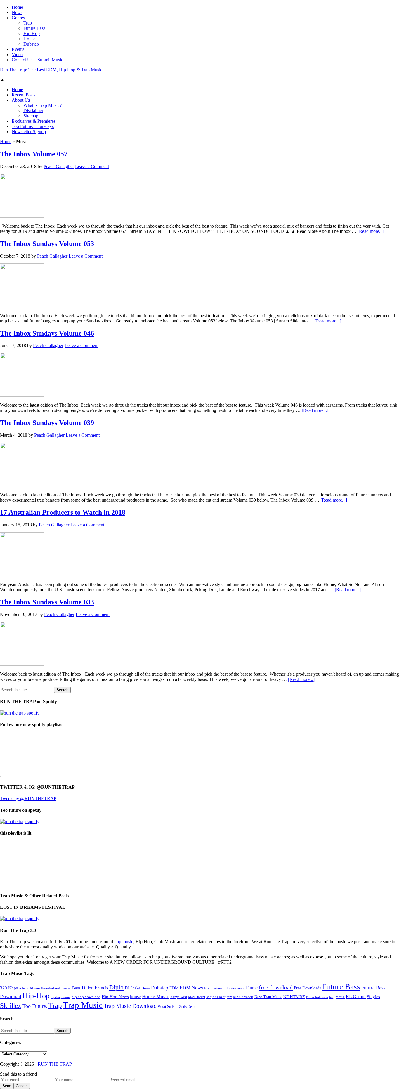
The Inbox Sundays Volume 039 (47, 422)
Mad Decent (196, 997)
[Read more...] (371, 231)
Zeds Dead (187, 1006)
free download (276, 987)
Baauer (66, 988)
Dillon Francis (95, 987)
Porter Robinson (317, 997)
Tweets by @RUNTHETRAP (28, 798)
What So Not (168, 1007)
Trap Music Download (130, 1006)
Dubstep (159, 988)
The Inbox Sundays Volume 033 (47, 602)
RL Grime (356, 996)
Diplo (116, 987)
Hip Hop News (115, 996)
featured (217, 988)
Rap (331, 997)
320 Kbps (9, 987)
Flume (252, 987)
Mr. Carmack (243, 997)
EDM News (191, 988)
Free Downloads (307, 988)
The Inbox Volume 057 (33, 154)
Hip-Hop (36, 995)
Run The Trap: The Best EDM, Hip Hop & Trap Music (51, 69)
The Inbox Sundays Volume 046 (47, 333)
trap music (123, 941)
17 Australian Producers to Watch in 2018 (62, 512)
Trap (55, 1005)
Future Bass (341, 986)
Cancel (21, 1086)
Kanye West (178, 997)
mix (229, 997)
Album (23, 988)
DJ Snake (132, 988)
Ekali (207, 988)
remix (340, 997)
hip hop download (86, 997)
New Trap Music (268, 997)
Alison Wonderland (45, 988)
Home (5, 141)
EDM (173, 988)
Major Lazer (215, 997)
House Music (155, 996)
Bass (76, 987)
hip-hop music (60, 997)
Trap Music (83, 1005)
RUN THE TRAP (55, 1064)
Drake (145, 988)
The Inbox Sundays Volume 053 (47, 243)
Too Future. (34, 1006)
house (135, 996)
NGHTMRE (294, 996)
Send (6, 1086)
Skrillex (10, 1005)
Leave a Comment (92, 166)
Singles (373, 996)
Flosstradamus (235, 988)
